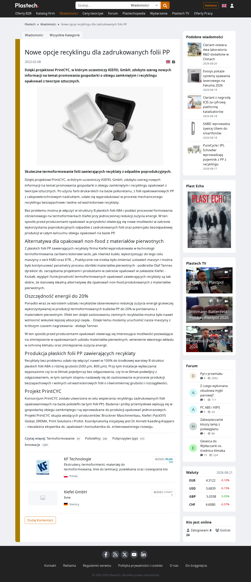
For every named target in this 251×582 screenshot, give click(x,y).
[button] (232, 5)
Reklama (211, 5)
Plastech (30, 24)
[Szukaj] (165, 5)
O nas (174, 565)
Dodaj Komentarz (40, 520)
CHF (192, 504)
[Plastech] (27, 5)
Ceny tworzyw (93, 13)
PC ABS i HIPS (210, 407)
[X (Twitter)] (125, 554)
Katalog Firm (45, 13)
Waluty (192, 472)
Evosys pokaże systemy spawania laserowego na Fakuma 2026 (216, 78)
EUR (192, 480)
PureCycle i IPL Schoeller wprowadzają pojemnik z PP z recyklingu (214, 154)
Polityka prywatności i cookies (140, 565)
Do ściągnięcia (196, 565)
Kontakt (50, 565)
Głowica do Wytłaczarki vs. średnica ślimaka (212, 446)
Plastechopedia (134, 13)
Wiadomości (69, 13)
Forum (113, 13)
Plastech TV (180, 13)
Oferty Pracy (203, 13)
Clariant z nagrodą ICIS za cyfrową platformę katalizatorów (216, 104)
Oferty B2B (23, 13)
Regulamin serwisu (97, 565)
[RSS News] (115, 554)
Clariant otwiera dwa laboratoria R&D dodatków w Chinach (216, 52)
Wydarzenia (158, 13)
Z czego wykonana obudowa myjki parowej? (214, 390)
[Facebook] (106, 554)
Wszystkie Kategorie (65, 35)
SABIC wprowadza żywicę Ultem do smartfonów (216, 128)
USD (192, 488)
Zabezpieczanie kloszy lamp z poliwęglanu (211, 424)
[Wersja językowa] (224, 5)
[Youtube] (134, 554)
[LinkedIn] (143, 554)
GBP (192, 496)
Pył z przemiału (211, 374)
